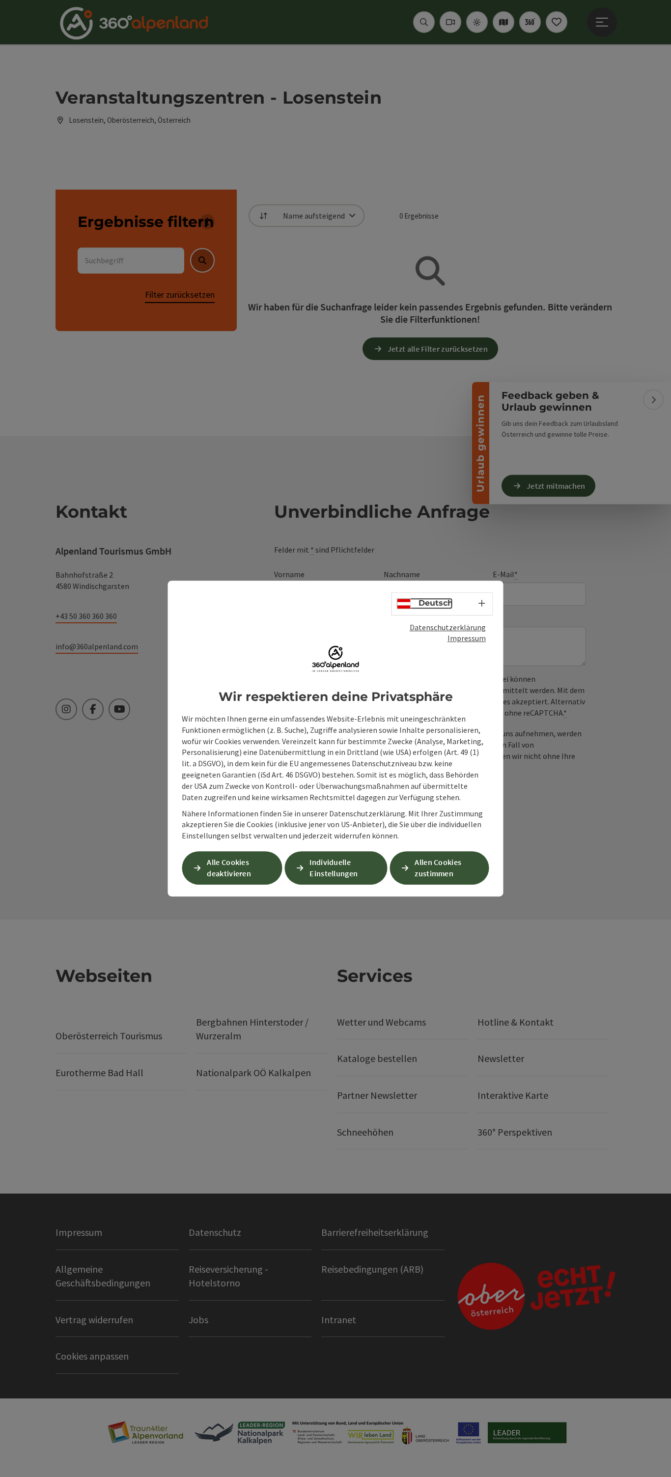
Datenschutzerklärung (448, 627)
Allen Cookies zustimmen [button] (438, 867)
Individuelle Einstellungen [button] (333, 867)
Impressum (466, 638)
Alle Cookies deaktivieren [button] (229, 867)
